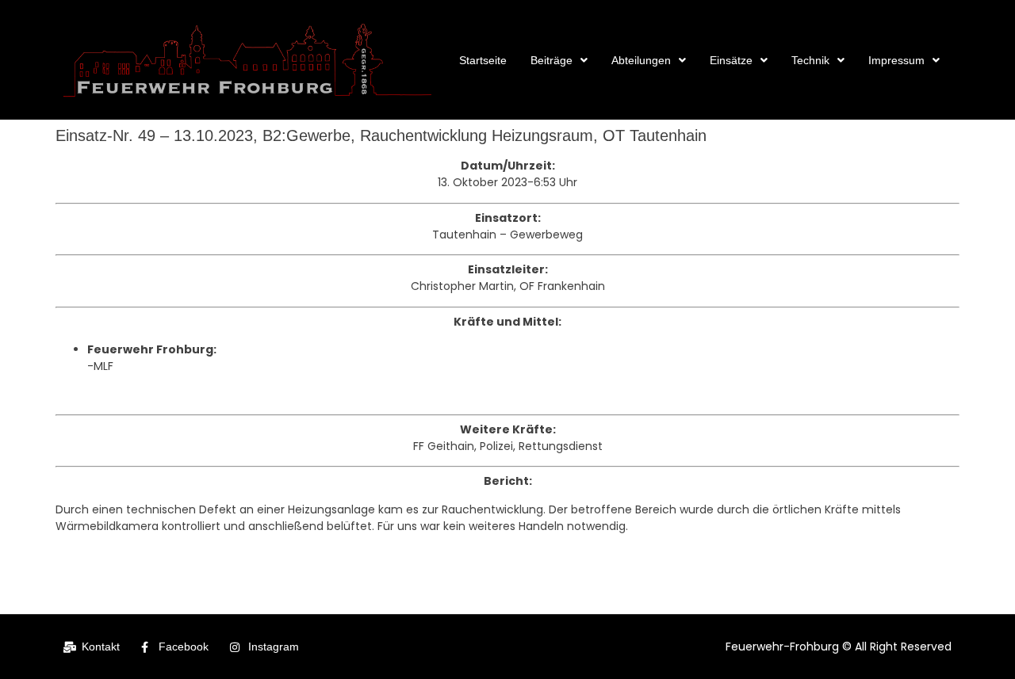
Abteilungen (641, 60)
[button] (559, 60)
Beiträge (551, 60)
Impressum (896, 60)
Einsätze (731, 60)
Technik (810, 60)
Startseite (483, 60)
